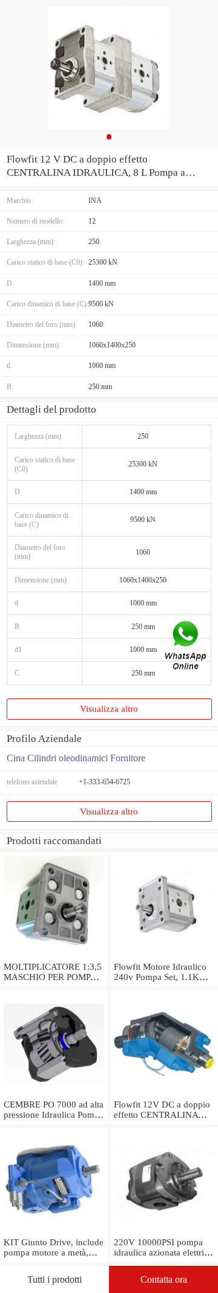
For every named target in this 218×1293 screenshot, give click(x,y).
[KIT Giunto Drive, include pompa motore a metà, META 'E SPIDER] (53, 1232)
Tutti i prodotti (54, 1279)
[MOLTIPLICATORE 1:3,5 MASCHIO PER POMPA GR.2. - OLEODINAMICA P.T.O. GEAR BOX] (53, 956)
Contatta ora (163, 1279)
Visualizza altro (109, 709)
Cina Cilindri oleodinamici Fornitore (76, 758)
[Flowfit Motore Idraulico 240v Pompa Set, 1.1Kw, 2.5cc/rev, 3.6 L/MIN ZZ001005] (164, 956)
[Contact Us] (187, 647)
